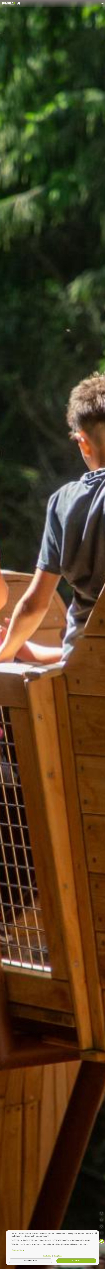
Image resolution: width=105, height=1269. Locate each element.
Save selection (30, 1261)
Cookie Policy (47, 1256)
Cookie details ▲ (18, 1250)
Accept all (76, 1261)
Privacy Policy (58, 1256)
